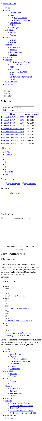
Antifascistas (15, 47)
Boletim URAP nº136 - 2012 (12, 143)
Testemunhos (16, 52)
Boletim (13, 25)
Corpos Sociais (20, 17)
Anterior (8, 154)
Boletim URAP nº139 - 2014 (12, 134)
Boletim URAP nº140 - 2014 (12, 131)
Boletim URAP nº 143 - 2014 (12, 123)
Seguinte (9, 172)
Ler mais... (5, 277)
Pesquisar (9, 84)
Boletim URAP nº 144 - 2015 (12, 120)
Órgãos (13, 15)
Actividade (9, 30)
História (8, 45)
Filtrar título (8, 107)
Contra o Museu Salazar (20, 62)
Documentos (15, 22)
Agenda (13, 35)
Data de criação (32, 114)
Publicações (15, 27)
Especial (8, 59)
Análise (13, 42)
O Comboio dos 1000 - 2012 (21, 405)
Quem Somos (15, 13)
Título (12, 114)
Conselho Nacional (22, 20)
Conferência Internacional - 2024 (23, 413)
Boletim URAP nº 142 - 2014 (12, 126)
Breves (13, 40)
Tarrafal (13, 49)
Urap (7, 10)
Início (7, 8)
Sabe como (21, 249)
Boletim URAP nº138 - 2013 (12, 137)
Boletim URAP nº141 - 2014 (12, 128)
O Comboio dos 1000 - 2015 (21, 410)
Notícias (13, 32)
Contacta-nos (11, 82)
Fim (6, 174)
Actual (8, 37)
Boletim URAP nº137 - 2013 (12, 140)
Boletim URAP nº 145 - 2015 (12, 117)
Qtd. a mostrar (9, 110)
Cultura (8, 57)
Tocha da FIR (15, 69)
